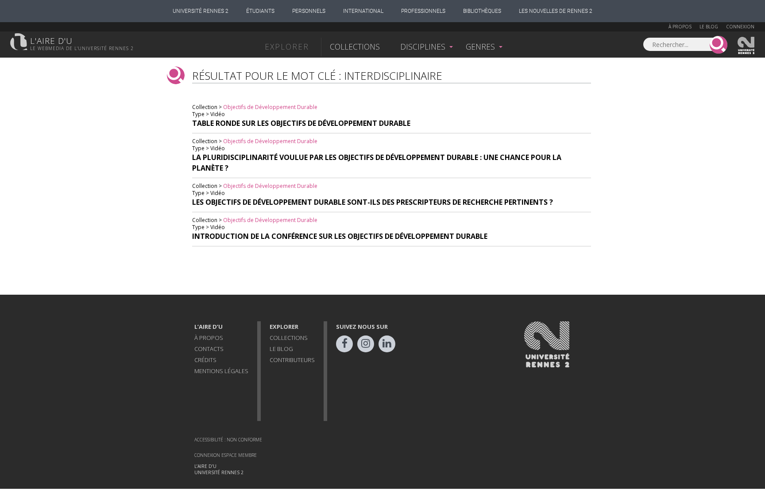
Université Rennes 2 (200, 11)
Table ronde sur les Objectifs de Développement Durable (301, 123)
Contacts (209, 349)
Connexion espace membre (225, 455)
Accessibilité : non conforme (228, 440)
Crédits (205, 360)
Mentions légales (221, 371)
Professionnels (423, 11)
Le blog (708, 26)
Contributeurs (292, 360)
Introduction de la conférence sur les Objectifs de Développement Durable (339, 236)
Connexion (740, 26)
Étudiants (260, 11)
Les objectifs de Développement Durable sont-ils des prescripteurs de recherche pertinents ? (372, 202)
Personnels (308, 11)
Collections (355, 46)
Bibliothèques (482, 11)
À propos (680, 26)
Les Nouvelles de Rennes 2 (555, 11)
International (363, 11)
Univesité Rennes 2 (746, 46)
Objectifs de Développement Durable (270, 107)
